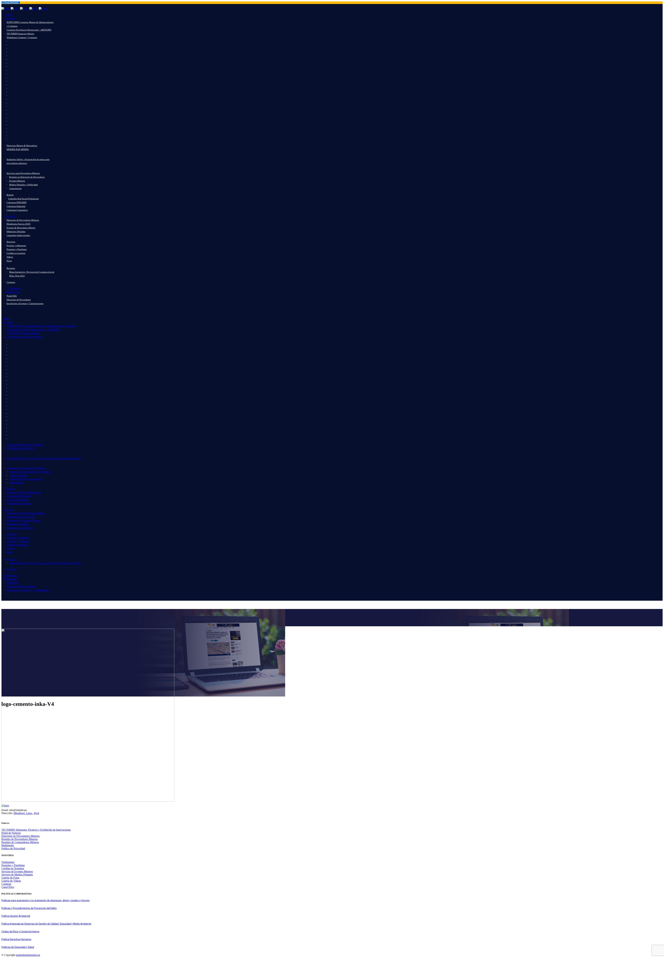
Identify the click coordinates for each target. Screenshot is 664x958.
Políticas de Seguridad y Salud (17, 947)
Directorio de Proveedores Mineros (20, 836)
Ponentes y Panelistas (13, 865)
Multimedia (7, 845)
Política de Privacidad (13, 848)
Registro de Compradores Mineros (20, 842)
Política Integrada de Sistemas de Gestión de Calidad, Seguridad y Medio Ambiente (46, 923)
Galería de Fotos (10, 877)
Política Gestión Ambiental (15, 916)
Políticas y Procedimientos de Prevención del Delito (29, 908)
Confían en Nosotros (12, 868)
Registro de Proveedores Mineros (19, 839)
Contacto (6, 883)
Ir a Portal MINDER (9, 2)
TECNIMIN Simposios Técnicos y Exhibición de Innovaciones (36, 829)
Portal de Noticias (11, 832)
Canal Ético (7, 887)
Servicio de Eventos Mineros (17, 871)
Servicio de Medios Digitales (17, 874)
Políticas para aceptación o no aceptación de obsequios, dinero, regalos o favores (45, 900)
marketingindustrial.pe (28, 955)
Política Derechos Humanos (16, 939)
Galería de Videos (11, 880)
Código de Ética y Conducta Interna (20, 931)
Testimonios (8, 862)
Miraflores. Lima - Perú (26, 813)
